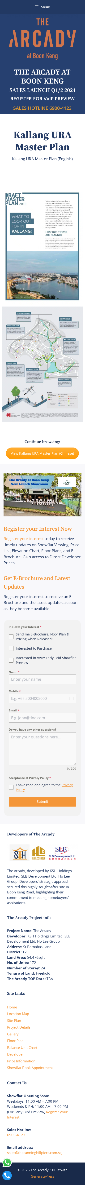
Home (12, 1007)
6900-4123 (16, 1134)
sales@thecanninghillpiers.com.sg (34, 1152)
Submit (42, 801)
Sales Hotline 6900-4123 (42, 108)
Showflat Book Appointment (30, 1067)
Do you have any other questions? (32, 730)
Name (14, 672)
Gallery (13, 1034)
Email (14, 710)
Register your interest (24, 538)
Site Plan (14, 1020)
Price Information (21, 1061)
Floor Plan (15, 1040)
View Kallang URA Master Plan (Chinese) (42, 453)
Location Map (18, 1013)
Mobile (15, 691)
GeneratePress (42, 1176)
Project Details (18, 1027)
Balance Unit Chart (22, 1047)
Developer (15, 1054)
